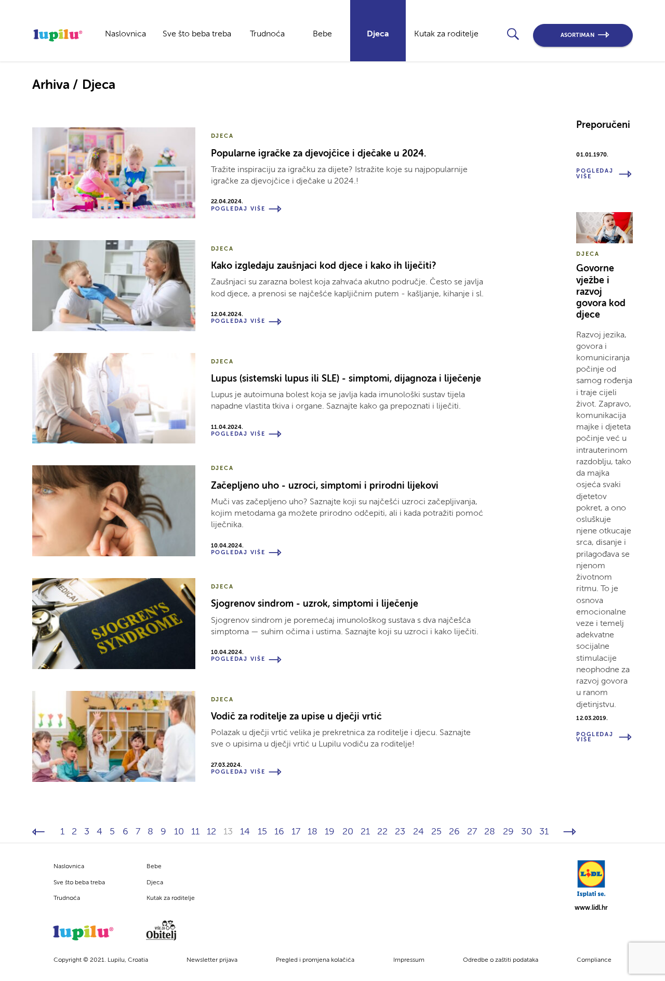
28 (489, 831)
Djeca (378, 34)
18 (312, 831)
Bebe (322, 34)
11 (195, 831)
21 (365, 831)
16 (279, 831)
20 (347, 831)
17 (295, 831)
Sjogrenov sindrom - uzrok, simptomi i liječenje (314, 604)
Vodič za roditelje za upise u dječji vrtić (296, 717)
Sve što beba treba (197, 34)
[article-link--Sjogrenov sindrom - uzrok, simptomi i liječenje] (113, 623)
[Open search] (512, 34)
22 (382, 831)
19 (330, 831)
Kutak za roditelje (446, 34)
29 (508, 831)
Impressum (408, 960)
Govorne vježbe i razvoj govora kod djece (601, 292)
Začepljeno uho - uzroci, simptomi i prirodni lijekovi (324, 486)
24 (418, 831)
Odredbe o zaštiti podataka (500, 960)
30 (526, 831)
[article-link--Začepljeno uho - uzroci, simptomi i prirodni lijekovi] (113, 510)
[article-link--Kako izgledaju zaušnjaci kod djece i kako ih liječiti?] (113, 285)
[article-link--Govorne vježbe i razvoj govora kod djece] (604, 227)
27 (472, 831)
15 (262, 831)
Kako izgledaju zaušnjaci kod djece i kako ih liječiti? (323, 266)
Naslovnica (125, 34)
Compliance (594, 960)
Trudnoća (267, 34)
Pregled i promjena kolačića (315, 960)
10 (179, 831)
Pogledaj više (238, 209)
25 (436, 831)
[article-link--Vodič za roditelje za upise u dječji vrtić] (113, 736)
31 (544, 831)
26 (454, 831)
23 (400, 831)
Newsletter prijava (212, 960)
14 (245, 831)
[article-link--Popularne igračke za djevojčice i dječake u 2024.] (113, 172)
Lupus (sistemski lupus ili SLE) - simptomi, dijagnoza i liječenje (346, 379)
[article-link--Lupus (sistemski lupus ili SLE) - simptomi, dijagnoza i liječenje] (113, 398)
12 (211, 831)
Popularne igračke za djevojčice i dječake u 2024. (318, 154)
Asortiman (577, 35)
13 (228, 831)
